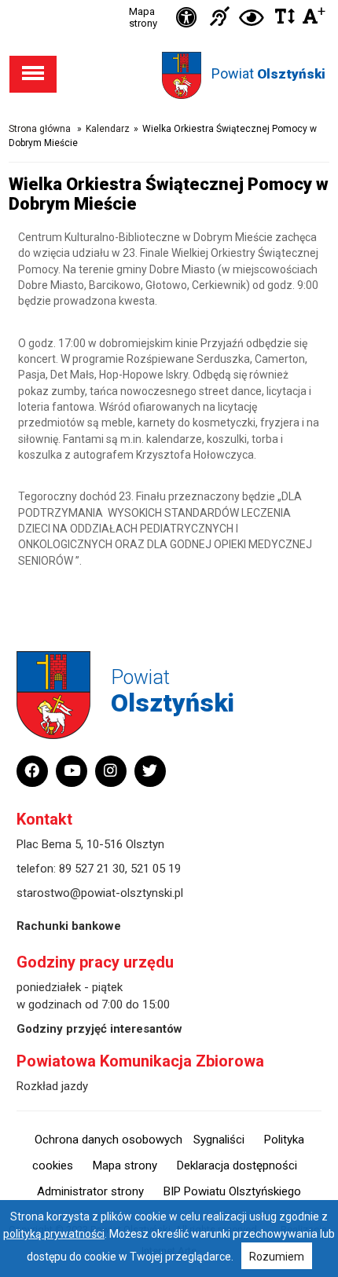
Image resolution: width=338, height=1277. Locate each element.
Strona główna (40, 128)
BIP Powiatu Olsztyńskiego (232, 1191)
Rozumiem (276, 1256)
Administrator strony (90, 1191)
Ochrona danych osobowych (108, 1139)
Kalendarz (108, 128)
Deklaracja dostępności (237, 1165)
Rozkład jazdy (52, 1086)
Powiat (268, 73)
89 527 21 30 (92, 869)
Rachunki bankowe (69, 926)
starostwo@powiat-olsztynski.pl (100, 893)
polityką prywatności (54, 1234)
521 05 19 (155, 869)
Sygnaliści (218, 1139)
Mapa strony (143, 17)
